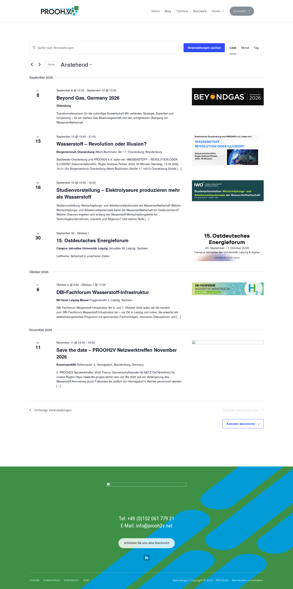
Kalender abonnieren (241, 424)
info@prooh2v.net (154, 526)
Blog (168, 11)
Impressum (71, 580)
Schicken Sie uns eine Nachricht (146, 543)
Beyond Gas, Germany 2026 (87, 97)
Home (155, 11)
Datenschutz (52, 580)
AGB (86, 580)
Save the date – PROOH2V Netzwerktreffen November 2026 (116, 353)
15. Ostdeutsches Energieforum (92, 240)
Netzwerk (199, 11)
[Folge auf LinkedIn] (146, 558)
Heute (51, 64)
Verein (216, 11)
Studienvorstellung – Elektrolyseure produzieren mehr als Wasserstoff (118, 193)
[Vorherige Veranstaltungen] (31, 64)
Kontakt (34, 580)
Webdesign (180, 580)
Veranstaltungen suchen (204, 48)
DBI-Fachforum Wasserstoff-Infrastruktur (102, 292)
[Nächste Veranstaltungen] (39, 64)
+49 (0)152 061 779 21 (150, 518)
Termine (182, 11)
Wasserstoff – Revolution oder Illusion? (101, 143)
